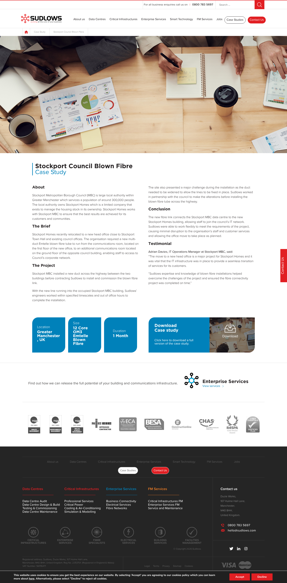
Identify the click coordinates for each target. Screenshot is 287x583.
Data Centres (97, 19)
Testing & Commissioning (39, 508)
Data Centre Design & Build (41, 504)
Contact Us (257, 20)
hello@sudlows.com (242, 530)
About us (79, 19)
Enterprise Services (153, 19)
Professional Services (78, 501)
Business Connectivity (121, 501)
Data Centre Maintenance (39, 511)
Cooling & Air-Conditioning (82, 508)
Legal (147, 566)
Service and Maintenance (165, 508)
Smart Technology (181, 19)
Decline (262, 577)
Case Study (39, 32)
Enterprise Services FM (163, 504)
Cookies (189, 566)
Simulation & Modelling (80, 511)
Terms (156, 566)
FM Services (204, 19)
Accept (239, 577)
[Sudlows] (41, 18)
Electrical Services (118, 504)
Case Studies (235, 20)
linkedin (238, 548)
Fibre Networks (116, 508)
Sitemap (177, 566)
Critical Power (73, 504)
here (31, 578)
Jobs (219, 19)
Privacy (166, 566)
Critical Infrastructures (123, 19)
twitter (231, 548)
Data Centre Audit (34, 501)
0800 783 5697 (202, 4)
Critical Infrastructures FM (165, 501)
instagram (246, 548)
